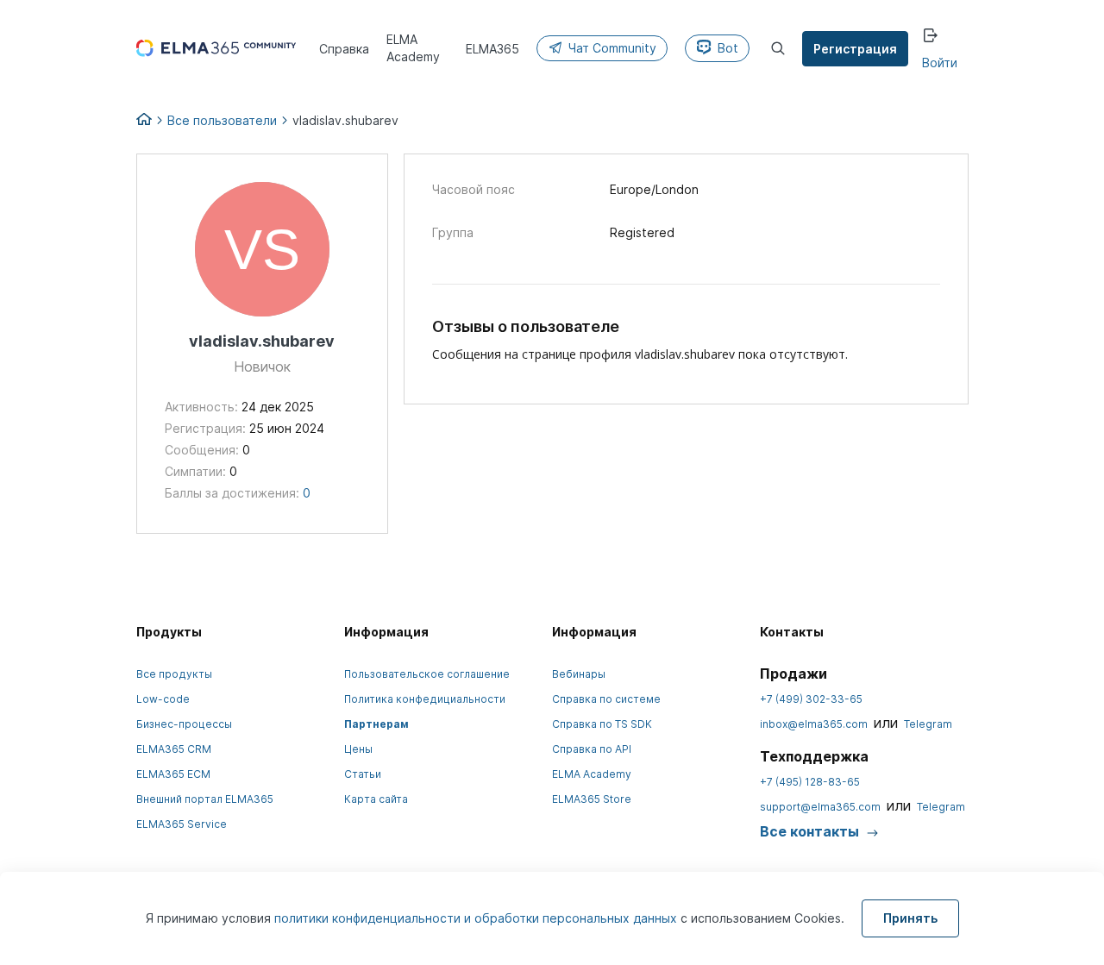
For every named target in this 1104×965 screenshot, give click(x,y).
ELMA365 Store (591, 799)
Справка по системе (606, 698)
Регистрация (855, 48)
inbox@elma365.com (814, 723)
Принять (910, 918)
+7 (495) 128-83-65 (810, 781)
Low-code (163, 698)
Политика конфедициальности (424, 698)
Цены (358, 749)
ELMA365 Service (181, 824)
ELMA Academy (591, 774)
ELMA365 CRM (173, 749)
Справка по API (591, 749)
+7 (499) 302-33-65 (811, 698)
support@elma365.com (820, 806)
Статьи (362, 774)
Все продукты (174, 673)
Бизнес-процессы (184, 723)
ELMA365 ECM (173, 774)
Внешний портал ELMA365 (204, 799)
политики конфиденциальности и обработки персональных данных (477, 918)
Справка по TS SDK (602, 723)
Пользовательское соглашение (427, 673)
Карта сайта (376, 799)
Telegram (928, 723)
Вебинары (578, 673)
